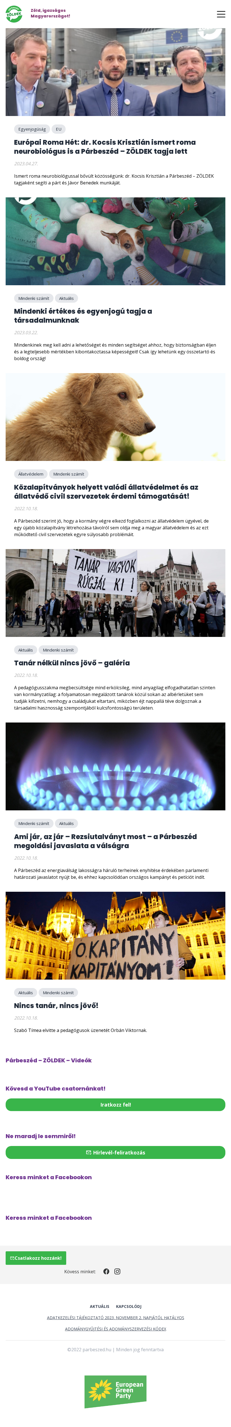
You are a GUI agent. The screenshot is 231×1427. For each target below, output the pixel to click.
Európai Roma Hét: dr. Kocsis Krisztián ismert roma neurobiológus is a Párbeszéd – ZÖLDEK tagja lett (105, 147)
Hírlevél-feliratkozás (118, 1152)
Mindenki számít (33, 298)
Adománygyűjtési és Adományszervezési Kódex (115, 1329)
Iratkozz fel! (115, 1104)
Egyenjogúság (32, 129)
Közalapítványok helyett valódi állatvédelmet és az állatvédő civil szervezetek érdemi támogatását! (106, 492)
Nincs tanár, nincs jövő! (56, 1005)
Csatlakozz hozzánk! (38, 1258)
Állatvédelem (30, 474)
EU (58, 129)
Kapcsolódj (128, 1306)
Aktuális (66, 298)
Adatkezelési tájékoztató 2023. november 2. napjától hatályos (115, 1317)
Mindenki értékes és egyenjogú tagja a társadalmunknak (83, 316)
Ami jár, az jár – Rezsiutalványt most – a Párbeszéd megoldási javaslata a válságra (105, 841)
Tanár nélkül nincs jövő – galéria (72, 663)
